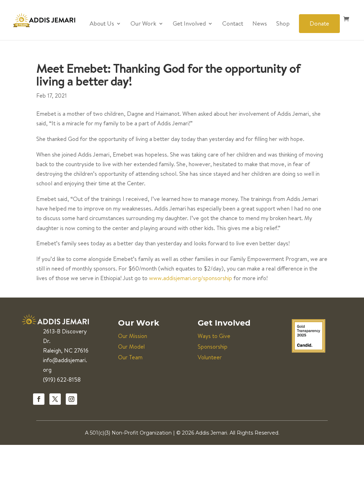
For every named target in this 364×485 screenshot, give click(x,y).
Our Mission (132, 336)
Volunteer (210, 357)
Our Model (131, 346)
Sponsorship (213, 346)
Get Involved (189, 24)
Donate (319, 23)
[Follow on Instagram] (71, 399)
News (259, 24)
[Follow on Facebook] (38, 399)
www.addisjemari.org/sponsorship (190, 278)
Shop (283, 24)
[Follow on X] (55, 399)
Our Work (143, 24)
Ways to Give (214, 336)
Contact (232, 24)
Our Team (130, 357)
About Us (102, 24)
